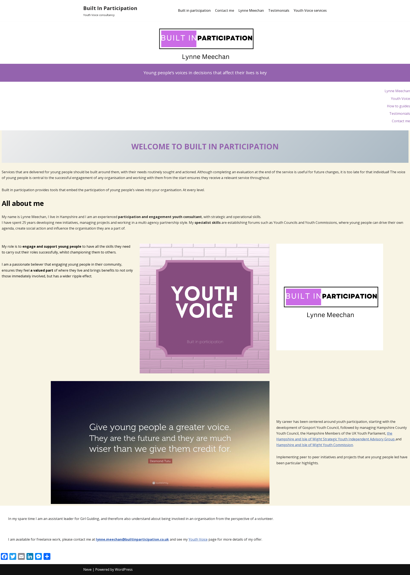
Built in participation (194, 10)
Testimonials (278, 10)
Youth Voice (198, 539)
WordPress (124, 569)
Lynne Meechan (251, 10)
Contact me (224, 10)
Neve (87, 569)
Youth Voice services (310, 10)
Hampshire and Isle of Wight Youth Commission (314, 445)
